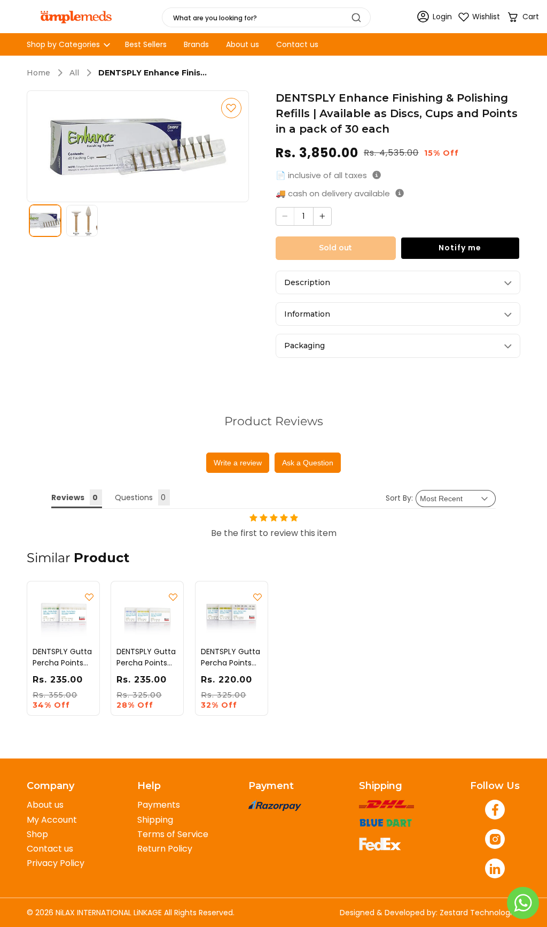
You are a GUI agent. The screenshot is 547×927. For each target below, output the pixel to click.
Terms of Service (172, 834)
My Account (52, 820)
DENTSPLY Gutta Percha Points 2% (230, 658)
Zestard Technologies (480, 912)
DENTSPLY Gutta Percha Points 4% (146, 658)
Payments (158, 805)
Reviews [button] (67, 497)
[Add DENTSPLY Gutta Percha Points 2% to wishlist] (257, 597)
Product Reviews (273, 421)
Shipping (155, 820)
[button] (522, 17)
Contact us (50, 849)
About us (45, 805)
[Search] (356, 17)
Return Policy (164, 849)
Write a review (238, 462)
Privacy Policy (55, 863)
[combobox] (266, 17)
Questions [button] (134, 497)
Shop (37, 834)
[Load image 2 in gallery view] (82, 220)
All (74, 73)
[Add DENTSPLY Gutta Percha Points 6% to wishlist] (89, 597)
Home (38, 73)
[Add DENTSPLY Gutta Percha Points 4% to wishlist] (173, 597)
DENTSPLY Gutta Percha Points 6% (62, 658)
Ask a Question (307, 462)
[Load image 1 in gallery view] (45, 220)
